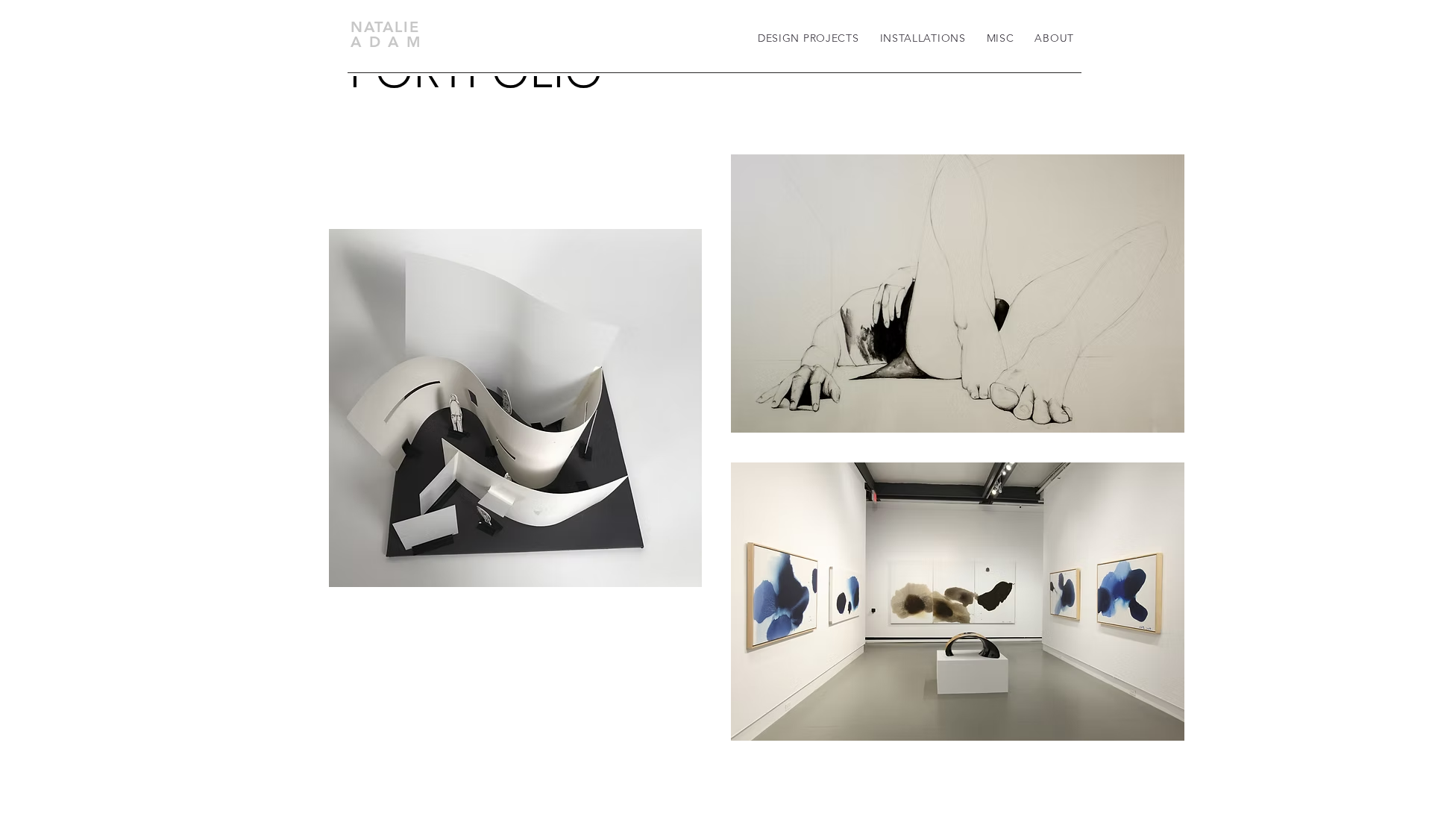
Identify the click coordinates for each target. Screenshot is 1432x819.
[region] (515, 408)
